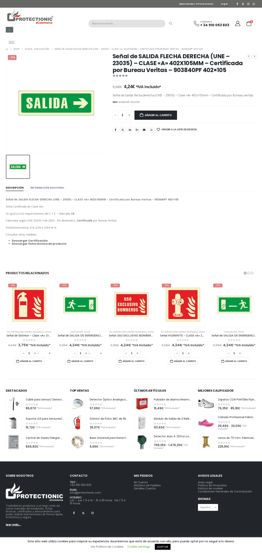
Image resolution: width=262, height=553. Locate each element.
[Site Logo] (30, 16)
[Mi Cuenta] (238, 23)
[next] (254, 56)
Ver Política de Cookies (107, 547)
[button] (9, 30)
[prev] (248, 56)
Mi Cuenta (141, 482)
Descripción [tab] (15, 188)
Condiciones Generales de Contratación (225, 491)
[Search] (171, 23)
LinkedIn (130, 130)
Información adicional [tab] (47, 188)
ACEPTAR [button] (162, 547)
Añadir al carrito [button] (31, 361)
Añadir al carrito (158, 115)
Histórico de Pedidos (147, 485)
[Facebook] (237, 3)
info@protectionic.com (85, 493)
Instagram (92, 513)
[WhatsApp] (253, 3)
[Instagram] (248, 3)
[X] (242, 3)
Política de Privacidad (212, 485)
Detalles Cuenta (145, 488)
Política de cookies (210, 488)
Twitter (123, 130)
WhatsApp (151, 130)
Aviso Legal (205, 482)
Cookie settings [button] (138, 547)
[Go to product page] (14, 404)
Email (144, 130)
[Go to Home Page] (7, 49)
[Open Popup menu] (11, 42)
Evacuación (76, 332)
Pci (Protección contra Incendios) (25, 332)
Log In (224, 3)
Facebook (116, 130)
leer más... (13, 525)
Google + (137, 130)
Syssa (47, 332)
